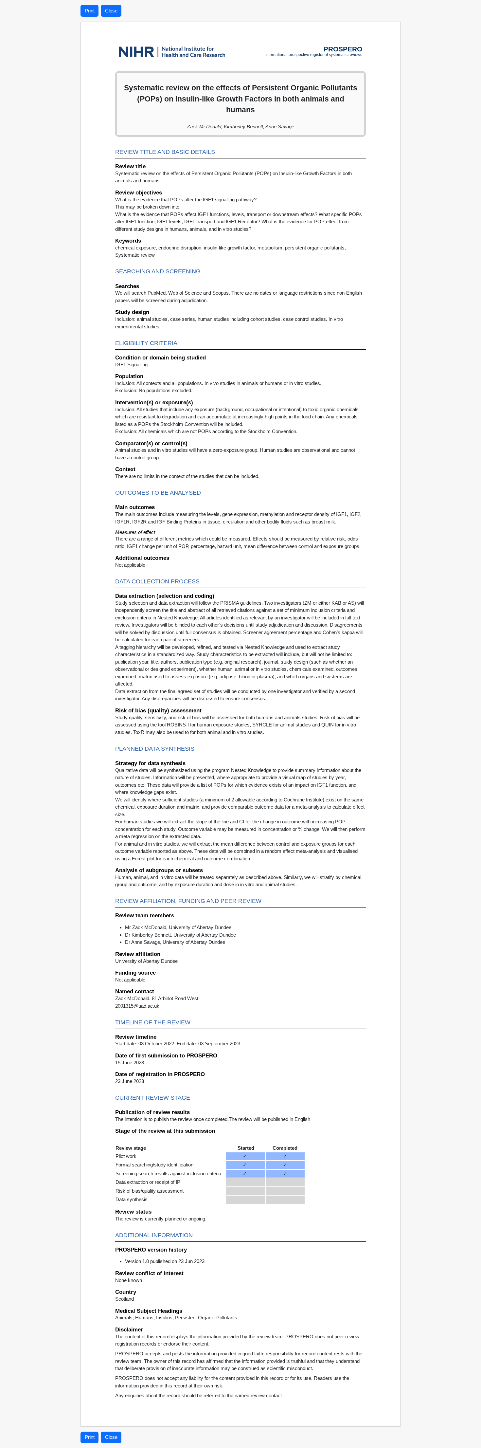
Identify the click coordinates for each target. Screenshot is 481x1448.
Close (111, 10)
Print (90, 10)
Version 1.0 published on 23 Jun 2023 (165, 1261)
